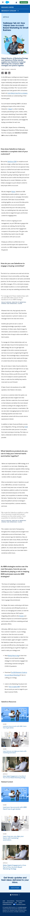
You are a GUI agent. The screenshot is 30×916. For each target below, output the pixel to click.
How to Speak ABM (14, 686)
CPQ (26, 427)
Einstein (21, 616)
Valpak (10, 109)
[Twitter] (6, 73)
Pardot (13, 191)
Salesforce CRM (12, 161)
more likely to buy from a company (17, 93)
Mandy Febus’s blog (13, 655)
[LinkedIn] (9, 73)
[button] (10, 11)
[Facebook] (2, 73)
